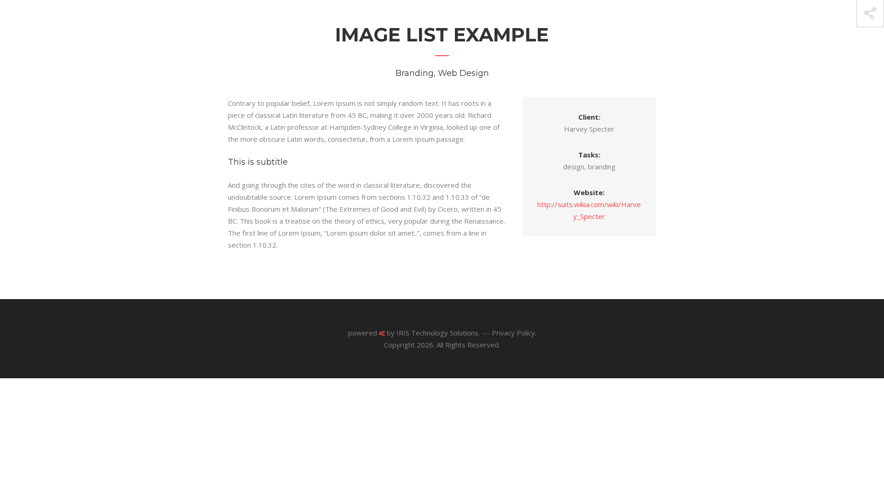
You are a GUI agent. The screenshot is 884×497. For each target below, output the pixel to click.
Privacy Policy (513, 332)
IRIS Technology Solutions (437, 332)
